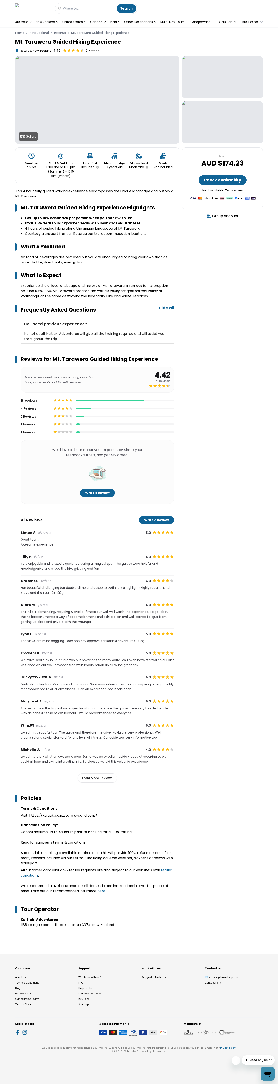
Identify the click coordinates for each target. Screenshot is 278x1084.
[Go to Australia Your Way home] (33, 8)
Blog (17, 988)
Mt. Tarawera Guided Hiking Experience (100, 33)
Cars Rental (227, 22)
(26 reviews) (93, 50)
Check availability (222, 180)
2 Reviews (28, 416)
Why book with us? (89, 977)
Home (19, 33)
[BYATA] (188, 1032)
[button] (96, 167)
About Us (20, 977)
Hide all (166, 308)
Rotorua (60, 33)
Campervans (200, 22)
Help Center (85, 988)
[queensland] (227, 1032)
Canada (96, 22)
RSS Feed (84, 999)
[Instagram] (24, 1032)
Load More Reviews (97, 778)
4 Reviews (28, 408)
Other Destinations (138, 22)
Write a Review (97, 493)
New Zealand (45, 22)
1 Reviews (28, 424)
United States (72, 22)
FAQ (80, 982)
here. (101, 890)
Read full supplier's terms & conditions (53, 842)
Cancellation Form (89, 993)
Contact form (213, 982)
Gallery (31, 136)
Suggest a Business (154, 977)
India (113, 22)
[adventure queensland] (206, 1032)
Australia (21, 22)
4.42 (56, 50)
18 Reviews (29, 400)
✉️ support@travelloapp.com (222, 977)
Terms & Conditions (27, 982)
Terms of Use (23, 1004)
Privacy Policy (23, 993)
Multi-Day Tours (172, 22)
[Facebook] (17, 1032)
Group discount (225, 216)
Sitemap (83, 1004)
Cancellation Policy (27, 999)
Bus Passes (250, 22)
